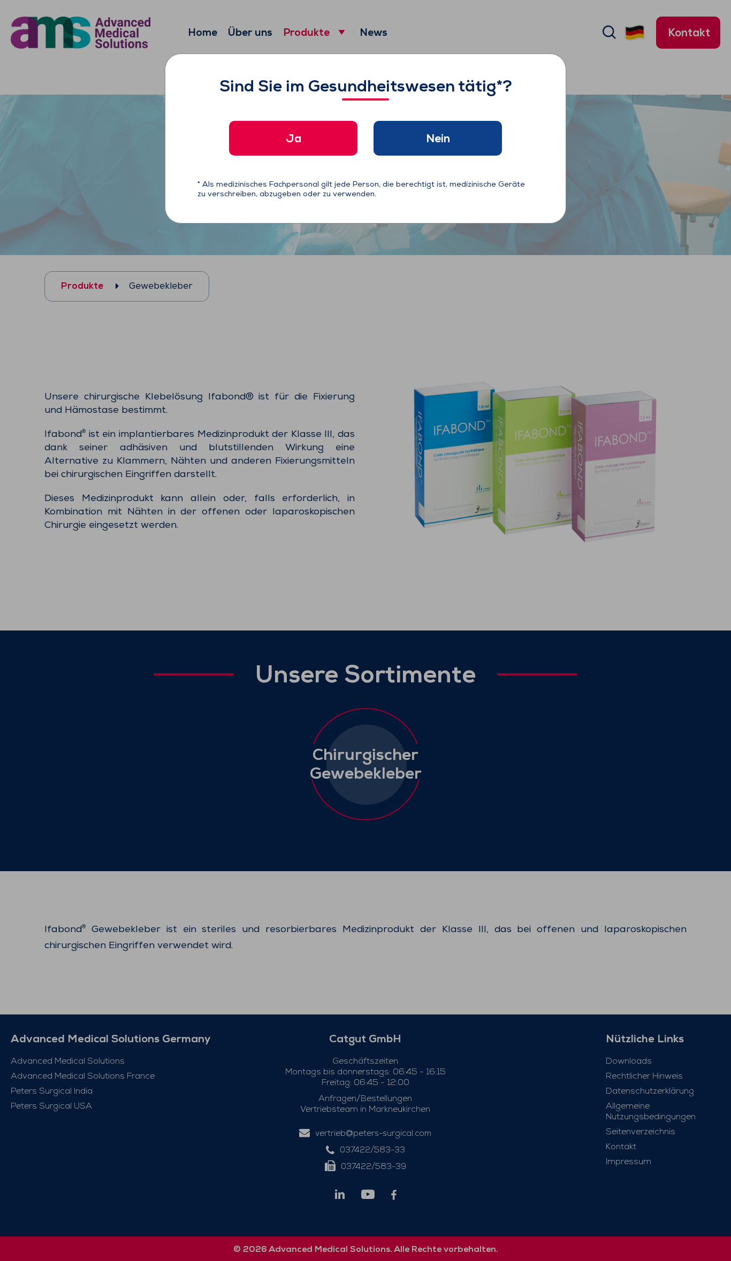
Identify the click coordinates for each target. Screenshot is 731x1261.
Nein (438, 138)
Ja (293, 138)
